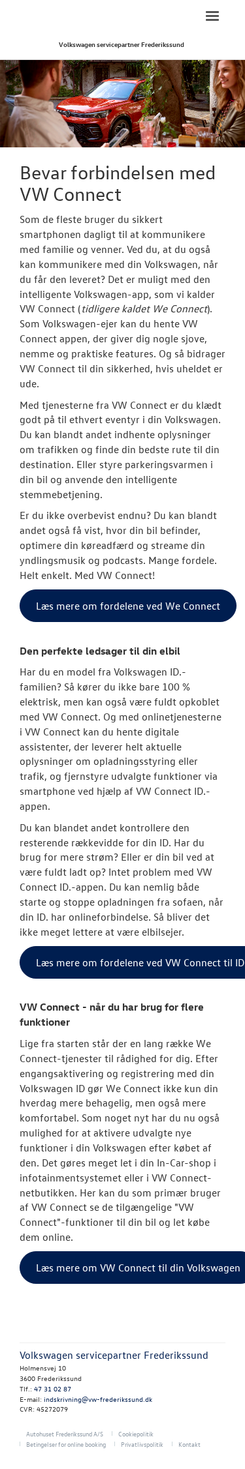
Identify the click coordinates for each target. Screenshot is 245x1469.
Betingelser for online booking (66, 1444)
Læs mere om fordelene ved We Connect (128, 605)
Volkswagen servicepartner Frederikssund (121, 44)
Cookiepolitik (136, 1433)
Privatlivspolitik (142, 1444)
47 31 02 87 (52, 1388)
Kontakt (189, 1444)
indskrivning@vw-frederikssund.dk (98, 1399)
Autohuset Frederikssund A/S (64, 1433)
